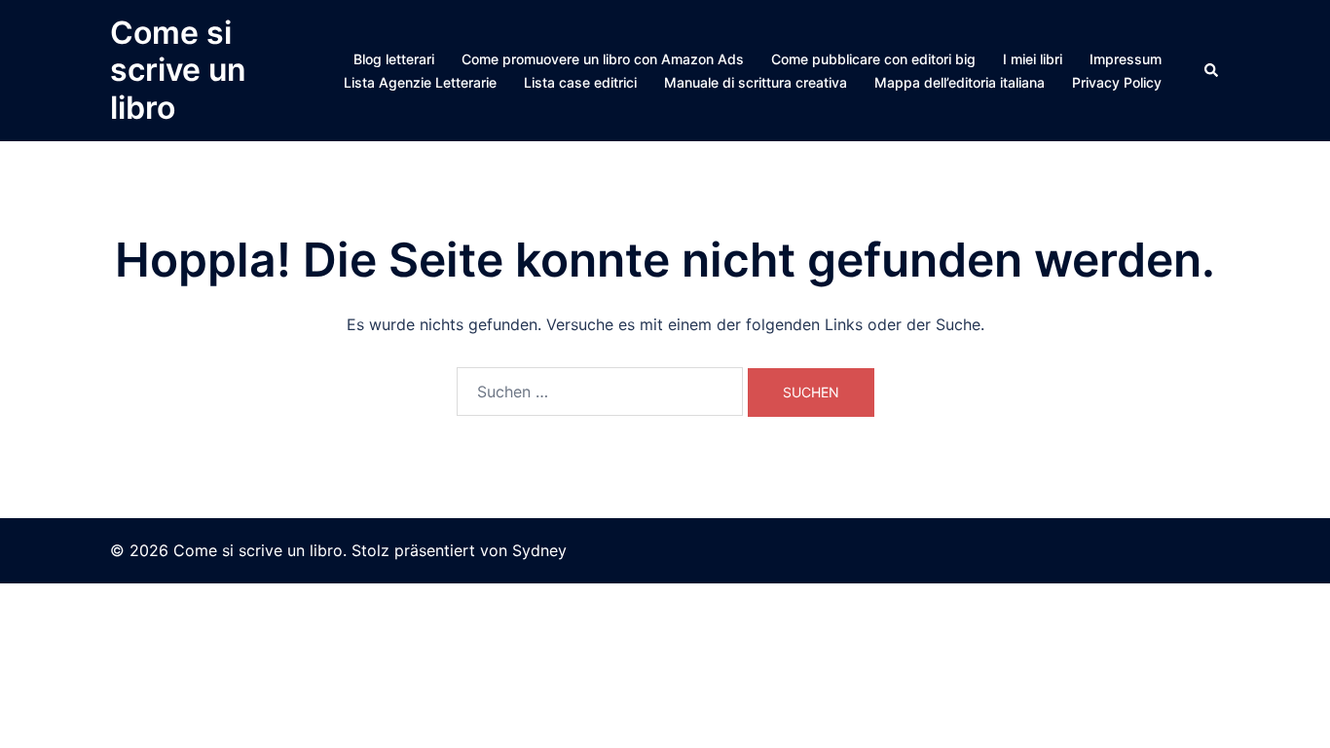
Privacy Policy (1117, 82)
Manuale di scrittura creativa (755, 82)
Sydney (539, 550)
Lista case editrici (580, 82)
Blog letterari (393, 59)
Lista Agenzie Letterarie (420, 82)
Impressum (1126, 59)
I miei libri (1032, 59)
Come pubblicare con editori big (873, 59)
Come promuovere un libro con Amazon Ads (603, 59)
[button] (1212, 70)
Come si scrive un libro (178, 70)
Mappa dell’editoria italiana (959, 82)
